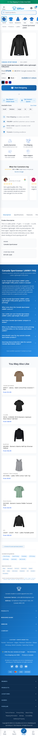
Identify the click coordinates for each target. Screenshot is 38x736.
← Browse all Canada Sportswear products (13, 546)
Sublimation (13, 559)
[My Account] (31, 8)
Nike (4, 570)
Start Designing (21, 88)
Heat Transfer (22, 559)
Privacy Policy (20, 712)
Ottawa (9, 579)
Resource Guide (7, 617)
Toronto (25, 578)
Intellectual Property (19, 719)
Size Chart (33, 105)
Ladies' (18, 26)
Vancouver (33, 578)
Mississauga (22, 579)
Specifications (18, 215)
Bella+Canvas (10, 568)
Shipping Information (11, 716)
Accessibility (29, 716)
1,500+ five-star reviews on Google (13, 652)
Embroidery (24, 556)
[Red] (6, 82)
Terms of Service (10, 712)
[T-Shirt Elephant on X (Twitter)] (12, 666)
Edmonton (13, 579)
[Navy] (10, 82)
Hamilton (28, 579)
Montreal (5, 579)
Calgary (29, 578)
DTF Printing (32, 556)
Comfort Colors (23, 568)
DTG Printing (5, 559)
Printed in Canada (27, 655)
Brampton (32, 579)
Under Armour (14, 570)
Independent (22, 570)
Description (7, 215)
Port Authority (5, 573)
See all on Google (19, 171)
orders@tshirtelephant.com (25, 597)
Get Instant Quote (28, 100)
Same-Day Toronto (27, 645)
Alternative (33, 570)
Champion (30, 568)
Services (4, 624)
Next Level (17, 568)
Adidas (8, 570)
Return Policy (29, 712)
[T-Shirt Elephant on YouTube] (26, 666)
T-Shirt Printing (6, 556)
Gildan (4, 568)
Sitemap (21, 716)
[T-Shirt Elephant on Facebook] (17, 666)
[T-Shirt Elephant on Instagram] (21, 666)
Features (30, 215)
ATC (27, 570)
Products (11, 26)
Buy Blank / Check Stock (10, 100)
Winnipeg (17, 579)
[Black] (3, 82)
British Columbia (16, 645)
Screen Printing (16, 556)
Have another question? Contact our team (19, 351)
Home (4, 26)
